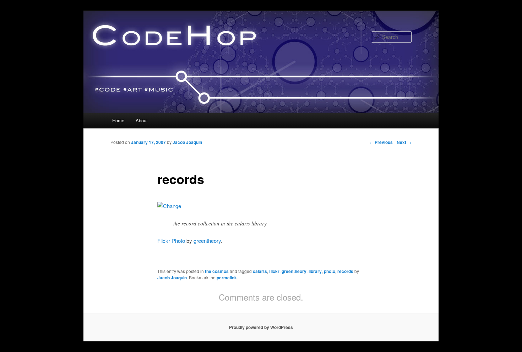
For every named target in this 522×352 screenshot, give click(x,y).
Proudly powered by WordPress (261, 327)
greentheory (207, 240)
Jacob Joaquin (187, 142)
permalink (227, 277)
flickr (274, 271)
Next (404, 142)
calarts (260, 271)
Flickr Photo (171, 240)
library (315, 271)
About (142, 120)
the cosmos (217, 271)
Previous (381, 142)
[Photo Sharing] (169, 205)
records (345, 271)
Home (118, 120)
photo (329, 271)
